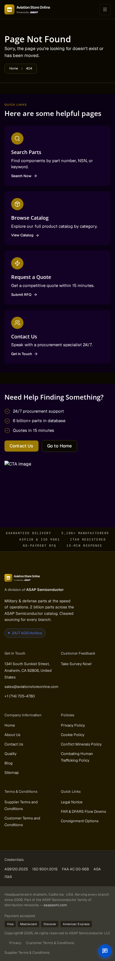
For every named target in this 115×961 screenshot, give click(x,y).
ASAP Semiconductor (45, 589)
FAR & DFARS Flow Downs (83, 811)
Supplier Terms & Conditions (27, 952)
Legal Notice (72, 801)
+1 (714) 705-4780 (19, 696)
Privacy (15, 942)
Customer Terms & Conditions (50, 942)
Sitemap (11, 772)
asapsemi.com (55, 905)
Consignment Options (80, 820)
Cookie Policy (72, 734)
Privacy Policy (73, 725)
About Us (12, 734)
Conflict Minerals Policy (81, 744)
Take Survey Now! (76, 663)
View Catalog (22, 235)
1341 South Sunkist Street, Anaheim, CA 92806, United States (28, 670)
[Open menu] (105, 9)
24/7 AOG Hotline (27, 633)
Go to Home (59, 446)
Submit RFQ (21, 294)
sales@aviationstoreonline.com (31, 686)
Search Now (21, 176)
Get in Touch (21, 353)
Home (13, 68)
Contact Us (21, 446)
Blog (8, 763)
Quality (10, 753)
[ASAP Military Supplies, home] (27, 9)
